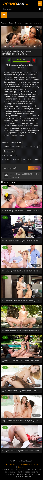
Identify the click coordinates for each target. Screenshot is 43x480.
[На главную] (15, 3)
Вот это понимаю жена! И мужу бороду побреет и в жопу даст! (21, 300)
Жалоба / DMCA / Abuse (28, 464)
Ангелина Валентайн (12, 147)
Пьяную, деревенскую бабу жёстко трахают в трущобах (21, 330)
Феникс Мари (16, 142)
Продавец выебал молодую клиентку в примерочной (21, 241)
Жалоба (33, 65)
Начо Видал (8, 151)
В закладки (13, 65)
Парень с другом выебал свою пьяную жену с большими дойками (21, 271)
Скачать (24, 65)
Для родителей (10, 464)
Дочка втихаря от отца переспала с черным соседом (21, 390)
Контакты (21, 467)
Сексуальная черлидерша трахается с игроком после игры (21, 450)
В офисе (16, 159)
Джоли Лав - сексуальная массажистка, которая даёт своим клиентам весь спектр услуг (21, 360)
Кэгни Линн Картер (31, 147)
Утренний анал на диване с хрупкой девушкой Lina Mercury (21, 420)
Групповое (27, 159)
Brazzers (13, 155)
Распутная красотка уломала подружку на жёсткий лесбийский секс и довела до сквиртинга (21, 211)
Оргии (37, 159)
